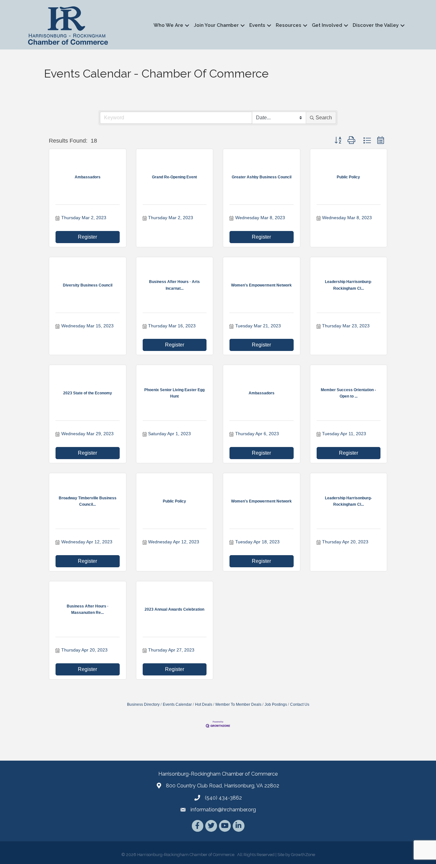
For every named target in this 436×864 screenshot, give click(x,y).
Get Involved (327, 25)
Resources (288, 25)
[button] (337, 140)
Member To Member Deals (238, 704)
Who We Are (168, 25)
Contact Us (299, 704)
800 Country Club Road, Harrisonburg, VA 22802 (222, 786)
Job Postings (276, 704)
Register (87, 237)
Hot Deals (203, 704)
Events (257, 25)
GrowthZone (303, 854)
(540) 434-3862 (223, 798)
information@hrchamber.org (223, 810)
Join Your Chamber (216, 25)
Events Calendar (177, 704)
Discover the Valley (376, 25)
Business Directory (143, 704)
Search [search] (324, 117)
